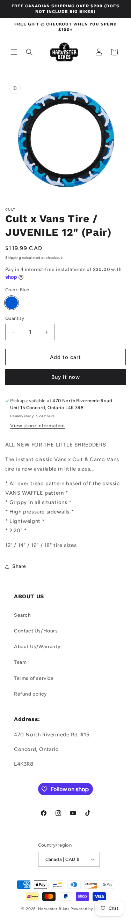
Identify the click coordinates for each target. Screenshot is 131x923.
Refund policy (30, 694)
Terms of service (34, 678)
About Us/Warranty (37, 647)
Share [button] (19, 566)
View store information (37, 426)
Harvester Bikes (54, 909)
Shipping (13, 257)
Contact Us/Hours (36, 631)
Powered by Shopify (90, 909)
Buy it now (65, 377)
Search (22, 615)
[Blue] (11, 303)
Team (20, 662)
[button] (14, 52)
